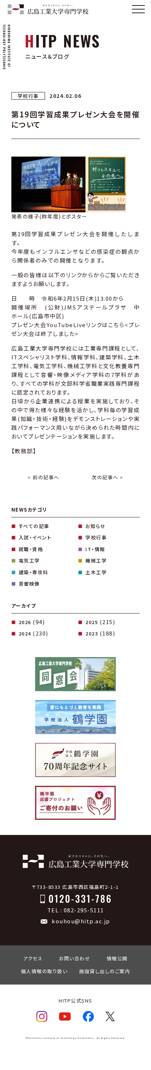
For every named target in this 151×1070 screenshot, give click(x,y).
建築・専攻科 (33, 572)
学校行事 (96, 537)
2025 (91, 622)
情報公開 (117, 958)
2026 (25, 622)
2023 (91, 633)
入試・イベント (35, 537)
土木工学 (96, 572)
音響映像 (29, 583)
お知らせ (95, 526)
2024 (25, 633)
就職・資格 (31, 549)
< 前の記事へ (43, 477)
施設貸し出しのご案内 (104, 971)
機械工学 (96, 560)
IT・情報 (95, 549)
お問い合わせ (74, 958)
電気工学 (29, 560)
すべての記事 (34, 526)
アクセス (33, 958)
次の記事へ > (108, 477)
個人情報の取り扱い (44, 971)
